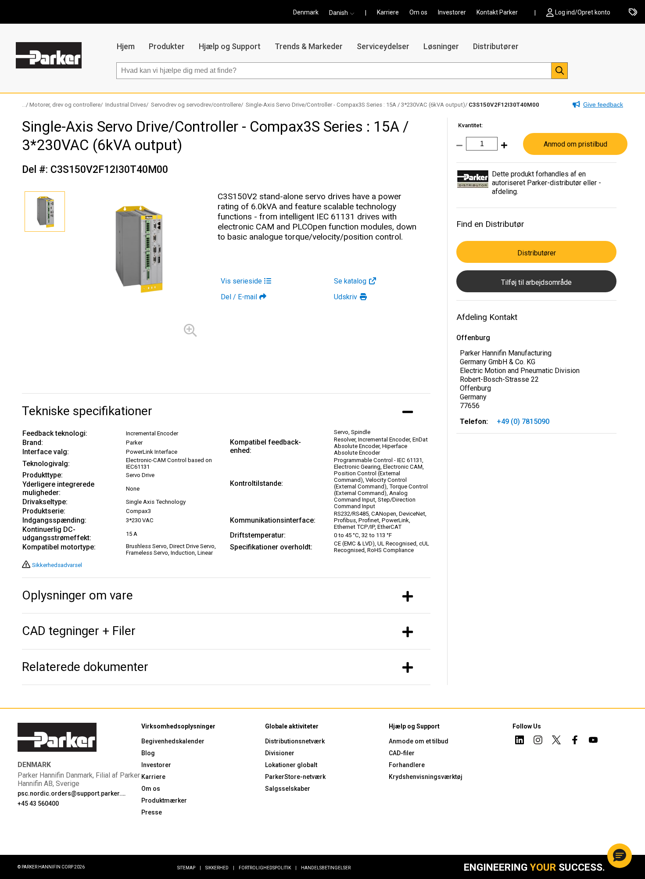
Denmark (306, 12)
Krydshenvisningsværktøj (425, 776)
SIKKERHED (219, 867)
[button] (344, 12)
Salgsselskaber (287, 788)
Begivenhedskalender (172, 741)
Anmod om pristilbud (575, 144)
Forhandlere (407, 764)
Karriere (388, 12)
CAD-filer (402, 753)
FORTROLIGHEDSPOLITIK (268, 867)
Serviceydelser (383, 46)
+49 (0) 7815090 (523, 421)
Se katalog (350, 281)
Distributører (496, 46)
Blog (148, 753)
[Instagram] (538, 741)
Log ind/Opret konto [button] (582, 12)
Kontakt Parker (497, 12)
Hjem (126, 46)
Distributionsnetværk (295, 741)
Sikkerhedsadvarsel (57, 565)
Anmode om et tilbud (418, 741)
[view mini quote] (633, 12)
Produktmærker (164, 800)
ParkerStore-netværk (295, 776)
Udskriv (345, 297)
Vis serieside (241, 281)
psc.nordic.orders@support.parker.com (73, 793)
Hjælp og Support (230, 46)
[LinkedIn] (519, 741)
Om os (418, 12)
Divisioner (279, 753)
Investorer (452, 12)
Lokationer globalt (291, 764)
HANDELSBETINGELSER (326, 867)
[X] (556, 741)
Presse (151, 812)
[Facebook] (575, 741)
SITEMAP (189, 867)
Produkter (167, 46)
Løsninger (441, 46)
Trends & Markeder (309, 46)
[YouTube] (593, 741)
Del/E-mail (239, 297)
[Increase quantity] (502, 149)
